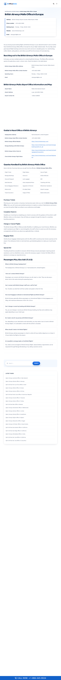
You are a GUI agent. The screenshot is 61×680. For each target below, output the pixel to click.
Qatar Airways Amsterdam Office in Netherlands (17, 407)
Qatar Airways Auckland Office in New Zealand (17, 378)
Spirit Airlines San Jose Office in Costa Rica (16, 440)
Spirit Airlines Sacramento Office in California (16, 427)
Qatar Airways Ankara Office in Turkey (15, 401)
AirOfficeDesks (8, 11)
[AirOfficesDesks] (10, 3)
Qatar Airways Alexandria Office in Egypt (15, 421)
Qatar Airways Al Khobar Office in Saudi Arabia (17, 424)
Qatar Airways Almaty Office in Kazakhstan (16, 414)
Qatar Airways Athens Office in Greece (15, 388)
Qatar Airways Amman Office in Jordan (15, 411)
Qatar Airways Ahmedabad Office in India (15, 434)
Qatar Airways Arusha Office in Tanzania (15, 398)
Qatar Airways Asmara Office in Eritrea (15, 391)
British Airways (15, 11)
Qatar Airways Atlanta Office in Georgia (15, 381)
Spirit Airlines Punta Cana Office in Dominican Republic (19, 394)
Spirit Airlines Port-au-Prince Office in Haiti (16, 384)
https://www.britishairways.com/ (40, 141)
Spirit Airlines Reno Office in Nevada (14, 404)
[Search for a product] (53, 3)
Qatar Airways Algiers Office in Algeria (15, 417)
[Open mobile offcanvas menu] (56, 4)
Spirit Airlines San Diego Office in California (16, 430)
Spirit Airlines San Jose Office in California (16, 437)
